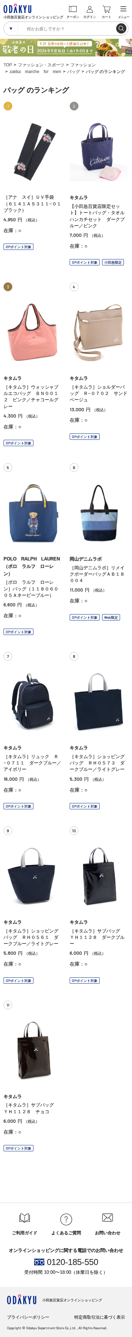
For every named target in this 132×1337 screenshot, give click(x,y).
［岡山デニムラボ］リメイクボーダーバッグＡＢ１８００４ (97, 574)
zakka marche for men (35, 71)
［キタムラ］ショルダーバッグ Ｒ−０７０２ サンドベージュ (98, 393)
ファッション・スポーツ (41, 64)
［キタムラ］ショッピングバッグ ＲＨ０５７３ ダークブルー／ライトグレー (97, 763)
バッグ (73, 71)
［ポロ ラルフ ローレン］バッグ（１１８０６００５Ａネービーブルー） (31, 589)
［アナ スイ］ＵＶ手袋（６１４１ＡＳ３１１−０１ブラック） (32, 203)
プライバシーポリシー (28, 1317)
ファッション (83, 64)
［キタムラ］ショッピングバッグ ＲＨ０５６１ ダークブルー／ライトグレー (31, 937)
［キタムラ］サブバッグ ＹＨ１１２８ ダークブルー (97, 937)
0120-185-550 (72, 1262)
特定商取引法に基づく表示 (99, 1317)
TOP (8, 64)
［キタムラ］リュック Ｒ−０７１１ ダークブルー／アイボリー (32, 763)
